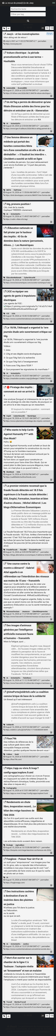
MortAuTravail (20, 1002)
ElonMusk (10, 472)
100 (52, 28)
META (8, 190)
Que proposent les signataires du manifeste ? (27, 369)
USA (13, 314)
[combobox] (28, 14)
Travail (9, 1002)
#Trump (7, 451)
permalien (25, 41)
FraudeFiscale (11, 550)
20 (43, 28)
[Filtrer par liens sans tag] (4, 28)
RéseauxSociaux (12, 611)
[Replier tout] (8, 28)
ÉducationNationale (13, 278)
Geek (17, 754)
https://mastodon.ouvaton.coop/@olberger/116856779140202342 (30, 378)
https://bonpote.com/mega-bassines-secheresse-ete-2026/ (28, 850)
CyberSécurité (29, 278)
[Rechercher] (28, 21)
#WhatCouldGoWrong (37, 595)
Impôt (8, 416)
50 (47, 28)
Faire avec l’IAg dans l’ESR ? (19, 365)
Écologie (9, 845)
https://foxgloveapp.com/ (15, 883)
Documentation (42, 1031)
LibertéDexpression (40, 611)
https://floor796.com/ (13, 759)
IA (7, 123)
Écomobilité (22, 88)
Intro (8, 350)
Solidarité (10, 725)
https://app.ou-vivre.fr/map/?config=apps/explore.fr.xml (26, 793)
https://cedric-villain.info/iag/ (16, 219)
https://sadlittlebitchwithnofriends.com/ (20, 477)
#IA (39, 119)
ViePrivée (17, 190)
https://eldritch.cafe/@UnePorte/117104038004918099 (26, 730)
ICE (7, 314)
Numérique (31, 416)
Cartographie (11, 788)
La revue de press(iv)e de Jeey (19, 3)
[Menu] (53, 4)
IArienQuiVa (15, 123)
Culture (9, 754)
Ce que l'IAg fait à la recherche (20, 357)
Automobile (10, 88)
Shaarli (13, 1026)
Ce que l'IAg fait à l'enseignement (22, 361)
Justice (26, 944)
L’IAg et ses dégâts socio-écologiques (23, 354)
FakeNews (27, 678)
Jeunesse (26, 611)
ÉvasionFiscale (35, 550)
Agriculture (19, 845)
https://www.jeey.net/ (13, 44)
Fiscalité (23, 550)
